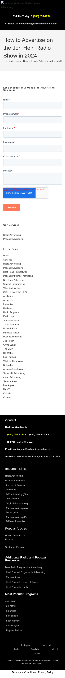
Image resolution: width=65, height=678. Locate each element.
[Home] (4, 61)
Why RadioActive (12, 288)
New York (8, 389)
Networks (8, 365)
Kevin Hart (8, 316)
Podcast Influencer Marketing (18, 276)
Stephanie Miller (11, 320)
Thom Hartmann (11, 324)
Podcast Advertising (13, 239)
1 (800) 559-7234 (14, 434)
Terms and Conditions (24, 672)
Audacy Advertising (13, 369)
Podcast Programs (12, 336)
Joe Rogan (8, 341)
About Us (8, 300)
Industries (8, 304)
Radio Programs (11, 312)
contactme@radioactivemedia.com (38, 23)
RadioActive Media (22, 660)
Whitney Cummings (13, 361)
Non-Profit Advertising (14, 280)
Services (7, 259)
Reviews (7, 308)
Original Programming (14, 284)
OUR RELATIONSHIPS (15, 292)
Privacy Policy (45, 672)
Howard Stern (10, 328)
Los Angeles (9, 385)
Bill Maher (8, 353)
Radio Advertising (12, 235)
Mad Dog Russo (11, 332)
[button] (60, 7)
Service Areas (10, 381)
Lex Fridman (9, 357)
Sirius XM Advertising (14, 373)
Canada (7, 393)
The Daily (8, 348)
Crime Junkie (9, 345)
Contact (7, 397)
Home (6, 255)
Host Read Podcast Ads (15, 272)
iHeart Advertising (12, 377)
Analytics (8, 296)
